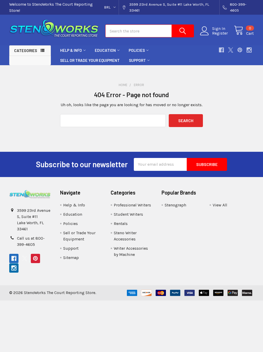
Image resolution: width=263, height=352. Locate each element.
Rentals (121, 223)
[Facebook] (221, 50)
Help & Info (71, 50)
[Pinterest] (240, 50)
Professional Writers (132, 205)
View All (220, 205)
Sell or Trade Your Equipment (90, 60)
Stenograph (175, 205)
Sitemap (71, 257)
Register (220, 33)
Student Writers (128, 214)
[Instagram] (249, 50)
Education (105, 50)
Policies (137, 50)
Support (137, 60)
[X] (230, 50)
